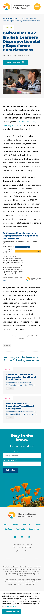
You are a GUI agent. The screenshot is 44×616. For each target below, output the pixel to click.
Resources (14, 18)
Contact (8, 529)
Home (5, 18)
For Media (20, 529)
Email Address (11, 452)
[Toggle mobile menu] (37, 7)
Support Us (34, 529)
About (15, 525)
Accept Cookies (11, 612)
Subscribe (10, 470)
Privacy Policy (10, 606)
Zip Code (10, 460)
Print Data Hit (13, 63)
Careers (38, 525)
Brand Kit (26, 525)
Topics (5, 525)
